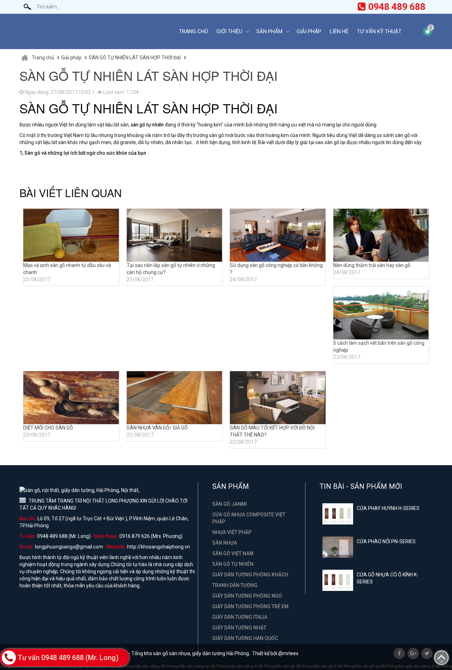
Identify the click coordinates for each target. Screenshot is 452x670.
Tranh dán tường (234, 585)
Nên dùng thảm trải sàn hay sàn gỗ (371, 265)
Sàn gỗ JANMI (229, 504)
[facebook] (399, 653)
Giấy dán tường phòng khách (250, 574)
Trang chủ (193, 31)
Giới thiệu (229, 31)
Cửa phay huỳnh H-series (388, 508)
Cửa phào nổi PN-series (386, 541)
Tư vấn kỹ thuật (379, 31)
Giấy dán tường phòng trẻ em (250, 606)
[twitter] (427, 653)
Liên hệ (339, 31)
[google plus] (413, 653)
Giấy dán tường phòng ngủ (247, 596)
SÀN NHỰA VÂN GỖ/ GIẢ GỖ (157, 428)
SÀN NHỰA (224, 543)
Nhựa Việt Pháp (231, 532)
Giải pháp (309, 31)
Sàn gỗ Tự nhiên (233, 564)
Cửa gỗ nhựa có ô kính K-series (387, 578)
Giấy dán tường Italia (239, 617)
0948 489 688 (397, 6)
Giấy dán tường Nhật (239, 627)
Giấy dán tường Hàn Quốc (245, 638)
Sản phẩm (269, 31)
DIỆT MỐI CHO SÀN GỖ (48, 428)
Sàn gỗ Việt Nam (233, 553)
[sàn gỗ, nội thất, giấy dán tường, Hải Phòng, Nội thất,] (93, 31)
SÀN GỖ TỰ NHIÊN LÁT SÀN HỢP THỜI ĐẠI (135, 57)
